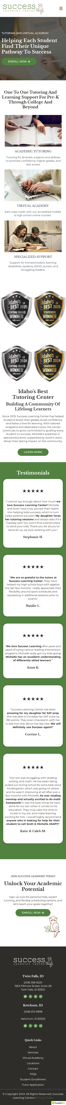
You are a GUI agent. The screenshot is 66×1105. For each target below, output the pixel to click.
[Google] (35, 996)
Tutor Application (33, 1084)
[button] (61, 8)
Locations (33, 1063)
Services (33, 1052)
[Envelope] (41, 996)
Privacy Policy (44, 1097)
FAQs (33, 1074)
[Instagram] (30, 996)
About (33, 1047)
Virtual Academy (33, 1057)
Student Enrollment (33, 1079)
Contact (33, 1068)
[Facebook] (25, 996)
